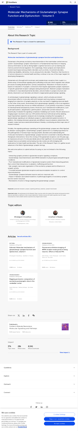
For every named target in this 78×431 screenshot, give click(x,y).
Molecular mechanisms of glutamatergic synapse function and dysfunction (35, 57)
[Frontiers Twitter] (36, 407)
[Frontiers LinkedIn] (42, 407)
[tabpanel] (39, 196)
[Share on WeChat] (33, 315)
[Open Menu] (3, 2)
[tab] (11, 27)
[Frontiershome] (11, 2)
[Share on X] (19, 315)
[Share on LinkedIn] (24, 315)
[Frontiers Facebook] (31, 407)
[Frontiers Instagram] (47, 407)
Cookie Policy (22, 427)
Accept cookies (59, 423)
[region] (39, 420)
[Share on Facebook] (29, 315)
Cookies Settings (59, 414)
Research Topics (15, 7)
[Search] (71, 2)
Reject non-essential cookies (59, 419)
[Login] (75, 2)
